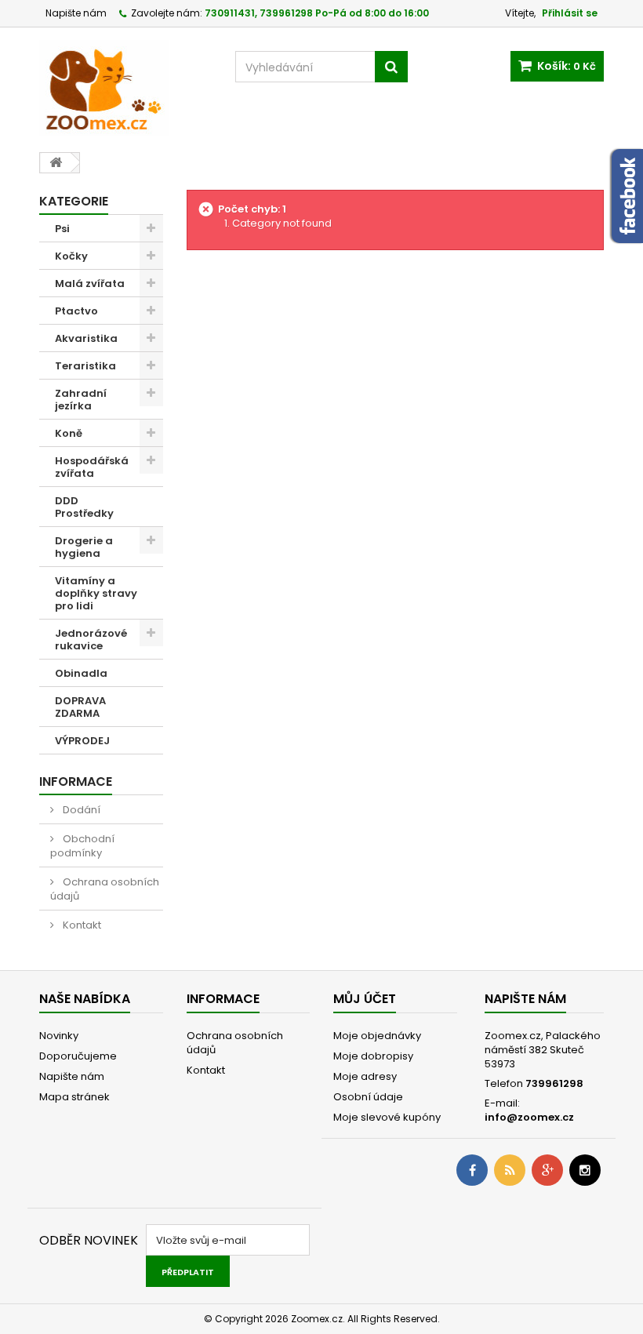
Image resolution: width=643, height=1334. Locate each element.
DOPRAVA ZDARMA (80, 707)
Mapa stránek (74, 1096)
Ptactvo (76, 311)
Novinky (58, 1035)
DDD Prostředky (84, 507)
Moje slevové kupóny (387, 1117)
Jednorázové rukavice (91, 639)
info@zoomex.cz (529, 1117)
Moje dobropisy (373, 1056)
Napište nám (76, 13)
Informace (75, 781)
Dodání (80, 809)
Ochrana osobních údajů (104, 888)
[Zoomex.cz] (125, 90)
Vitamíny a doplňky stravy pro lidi (96, 593)
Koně (68, 433)
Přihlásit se (570, 13)
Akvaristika (86, 338)
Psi (62, 228)
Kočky (71, 256)
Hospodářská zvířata (92, 467)
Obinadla (81, 673)
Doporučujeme (78, 1056)
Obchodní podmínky (82, 845)
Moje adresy (365, 1076)
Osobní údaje (368, 1096)
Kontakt (80, 925)
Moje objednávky (377, 1035)
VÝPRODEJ (82, 740)
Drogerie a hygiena (84, 547)
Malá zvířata (90, 283)
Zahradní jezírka (81, 399)
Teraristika (85, 365)
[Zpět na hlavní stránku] (56, 163)
